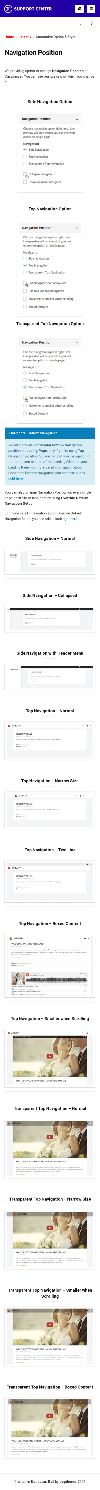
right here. (70, 519)
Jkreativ (25, 37)
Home (9, 37)
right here (15, 478)
